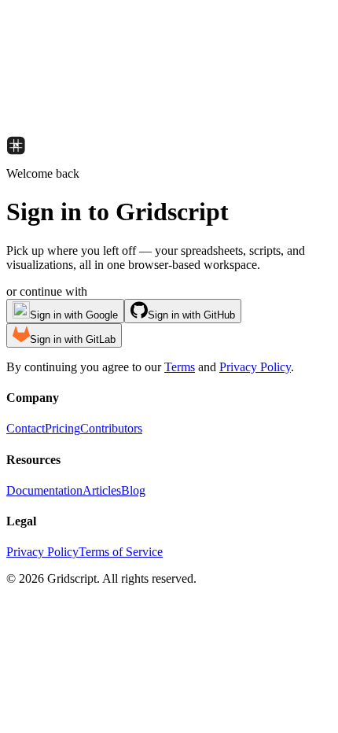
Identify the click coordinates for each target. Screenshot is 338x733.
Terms (179, 367)
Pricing (62, 428)
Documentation (44, 490)
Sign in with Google (74, 315)
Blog (133, 490)
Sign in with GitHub (191, 315)
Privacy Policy (255, 367)
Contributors (111, 428)
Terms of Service (121, 551)
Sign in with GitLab (73, 339)
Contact (25, 428)
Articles (102, 490)
